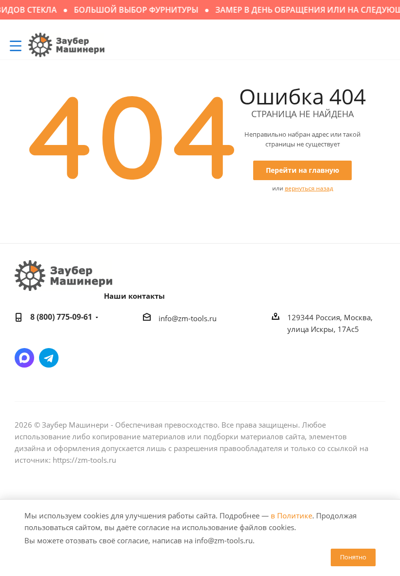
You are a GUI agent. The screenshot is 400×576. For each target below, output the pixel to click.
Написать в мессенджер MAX (24, 358)
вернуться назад (309, 188)
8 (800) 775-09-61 (61, 316)
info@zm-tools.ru (188, 318)
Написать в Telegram (49, 358)
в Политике (291, 515)
